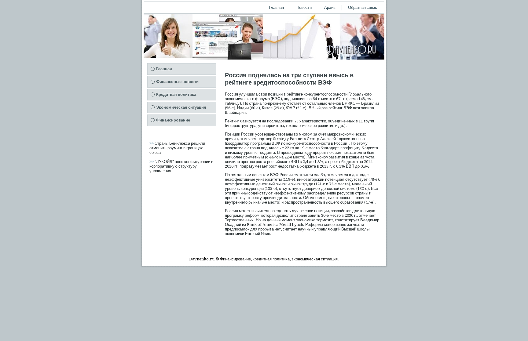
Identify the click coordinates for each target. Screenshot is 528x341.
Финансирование (173, 120)
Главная (276, 7)
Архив (330, 7)
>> (152, 143)
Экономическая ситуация (181, 107)
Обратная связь (362, 7)
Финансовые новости (177, 81)
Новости (304, 7)
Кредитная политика (176, 94)
